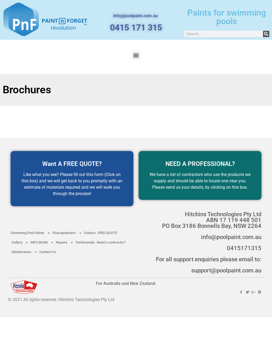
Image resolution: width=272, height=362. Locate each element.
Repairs (61, 242)
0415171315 (244, 248)
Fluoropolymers (64, 233)
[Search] (266, 34)
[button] (136, 55)
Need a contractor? (111, 242)
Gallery (17, 242)
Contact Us (47, 252)
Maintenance (21, 252)
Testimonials (85, 242)
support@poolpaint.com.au (226, 270)
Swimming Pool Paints (27, 233)
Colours (90, 233)
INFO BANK (39, 242)
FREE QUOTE (107, 233)
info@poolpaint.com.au (231, 237)
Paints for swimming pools (226, 17)
